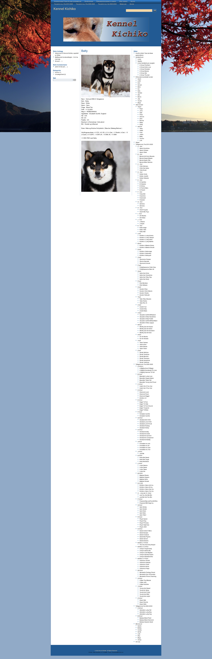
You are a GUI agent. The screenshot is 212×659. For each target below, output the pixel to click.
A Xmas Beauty (144, 71)
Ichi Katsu (142, 218)
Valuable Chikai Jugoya (147, 323)
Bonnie (142, 120)
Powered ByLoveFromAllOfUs (148, 501)
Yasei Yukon (143, 348)
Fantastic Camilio (145, 416)
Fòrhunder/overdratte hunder (106, 1)
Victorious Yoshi (144, 564)
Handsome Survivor (145, 436)
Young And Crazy (145, 592)
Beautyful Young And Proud (148, 382)
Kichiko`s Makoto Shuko (147, 245)
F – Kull (140, 192)
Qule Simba (143, 507)
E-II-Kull (140, 400)
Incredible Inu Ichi (145, 443)
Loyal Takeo (143, 469)
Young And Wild (144, 594)
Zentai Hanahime (145, 360)
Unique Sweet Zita (145, 550)
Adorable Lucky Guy (146, 614)
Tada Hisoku (143, 301)
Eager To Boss (144, 410)
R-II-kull (140, 517)
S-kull (139, 287)
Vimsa (139, 640)
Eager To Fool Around (146, 406)
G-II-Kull (140, 418)
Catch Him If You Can (146, 386)
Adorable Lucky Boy (146, 612)
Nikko (141, 122)
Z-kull (139, 350)
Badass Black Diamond (147, 620)
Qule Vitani (143, 515)
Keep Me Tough (144, 459)
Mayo (139, 638)
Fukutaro (142, 200)
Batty (141, 136)
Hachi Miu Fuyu (144, 212)
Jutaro (141, 134)
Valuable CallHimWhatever (148, 315)
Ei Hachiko (143, 182)
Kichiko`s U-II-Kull (143, 546)
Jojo (139, 99)
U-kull (139, 305)
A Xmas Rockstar (145, 69)
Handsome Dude (145, 434)
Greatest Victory (144, 428)
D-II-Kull (140, 390)
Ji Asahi (142, 223)
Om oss (132, 4)
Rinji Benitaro (144, 283)
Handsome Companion (147, 437)
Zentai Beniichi (144, 356)
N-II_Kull (140, 483)
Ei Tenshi (142, 190)
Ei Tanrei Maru (144, 188)
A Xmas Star (143, 73)
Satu (139, 91)
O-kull (139, 257)
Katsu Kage (143, 227)
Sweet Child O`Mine (146, 531)
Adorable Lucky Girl (145, 610)
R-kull (139, 281)
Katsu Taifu (143, 229)
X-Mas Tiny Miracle (145, 580)
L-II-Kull (140, 463)
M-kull (139, 243)
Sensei (140, 85)
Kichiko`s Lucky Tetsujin (147, 237)
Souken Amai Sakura (146, 291)
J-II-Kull (140, 451)
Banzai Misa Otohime (146, 162)
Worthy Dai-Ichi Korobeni (147, 330)
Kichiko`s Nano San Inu (147, 489)
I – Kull (140, 214)
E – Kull (140, 180)
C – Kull (140, 164)
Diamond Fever (144, 394)
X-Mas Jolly (143, 582)
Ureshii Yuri (143, 307)
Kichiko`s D (143, 398)
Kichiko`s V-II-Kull (143, 558)
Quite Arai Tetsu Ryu (146, 277)
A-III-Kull (140, 608)
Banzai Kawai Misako (146, 158)
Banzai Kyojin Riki (145, 160)
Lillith (139, 81)
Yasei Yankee (144, 342)
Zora (141, 118)
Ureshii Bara (143, 311)
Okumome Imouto (145, 263)
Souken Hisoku (144, 293)
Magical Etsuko (144, 475)
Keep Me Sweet (144, 457)
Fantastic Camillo (145, 414)
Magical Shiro (144, 479)
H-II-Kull (140, 430)
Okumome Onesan (145, 259)
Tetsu (141, 128)
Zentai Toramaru (144, 358)
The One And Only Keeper (147, 544)
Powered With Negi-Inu (146, 503)
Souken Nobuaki (145, 295)
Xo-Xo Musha (144, 336)
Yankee (140, 93)
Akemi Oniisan (144, 150)
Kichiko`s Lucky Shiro (146, 239)
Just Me (142, 453)
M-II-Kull (140, 473)
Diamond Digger (145, 396)
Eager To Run (144, 402)
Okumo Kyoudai (144, 261)
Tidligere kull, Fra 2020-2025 (85, 4)
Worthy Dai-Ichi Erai (145, 332)
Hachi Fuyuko (144, 210)
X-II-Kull (140, 578)
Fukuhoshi (143, 198)
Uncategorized (59, 74)
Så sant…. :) (58, 61)
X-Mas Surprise (144, 584)
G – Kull (140, 202)
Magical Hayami (144, 477)
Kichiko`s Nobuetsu (145, 253)
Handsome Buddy (145, 439)
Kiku (139, 636)
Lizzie (139, 59)
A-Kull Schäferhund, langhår (146, 63)
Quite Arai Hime (144, 273)
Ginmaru (142, 206)
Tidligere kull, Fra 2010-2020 (63, 4)
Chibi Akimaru (144, 166)
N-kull (139, 249)
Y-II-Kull (140, 586)
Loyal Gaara (143, 467)
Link (141, 140)
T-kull (139, 297)
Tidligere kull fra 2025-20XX (107, 4)
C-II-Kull (140, 384)
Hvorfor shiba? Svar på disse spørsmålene (67, 1)
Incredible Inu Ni (144, 445)
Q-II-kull (140, 505)
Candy (140, 630)
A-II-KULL (140, 366)
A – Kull (140, 146)
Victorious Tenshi (145, 560)
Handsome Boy (144, 432)
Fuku (141, 132)
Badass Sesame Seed (146, 622)
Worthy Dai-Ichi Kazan (146, 327)
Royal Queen (144, 519)
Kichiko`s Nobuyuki (145, 255)
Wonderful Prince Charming (148, 576)
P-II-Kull (140, 499)
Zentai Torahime (144, 354)
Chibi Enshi (143, 170)
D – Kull (140, 172)
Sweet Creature (144, 535)
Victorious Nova (144, 566)
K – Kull (140, 225)
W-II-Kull (140, 570)
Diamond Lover (144, 392)
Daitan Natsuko (144, 178)
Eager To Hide (144, 404)
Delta (141, 124)
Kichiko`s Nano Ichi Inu (146, 485)
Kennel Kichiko (65, 9)
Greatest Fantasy (145, 426)
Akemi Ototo (143, 152)
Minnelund (123, 4)
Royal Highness (144, 525)
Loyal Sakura (144, 465)
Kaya (141, 109)
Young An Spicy (144, 590)
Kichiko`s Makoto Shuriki (147, 247)
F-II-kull (140, 412)
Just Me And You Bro (146, 497)
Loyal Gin (142, 471)
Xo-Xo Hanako (144, 338)
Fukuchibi (142, 194)
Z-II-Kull (140, 598)
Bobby (139, 628)
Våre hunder (123, 1)
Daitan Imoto (143, 174)
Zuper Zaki (143, 600)
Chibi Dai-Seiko (144, 168)
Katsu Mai (143, 231)
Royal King (143, 521)
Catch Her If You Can (146, 388)
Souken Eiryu (144, 289)
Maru (139, 87)
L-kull (139, 233)
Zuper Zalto (143, 604)
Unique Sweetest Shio (146, 556)
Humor (57, 72)
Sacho (139, 626)
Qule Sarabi (143, 509)
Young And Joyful (145, 596)
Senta (139, 632)
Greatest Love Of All (145, 422)
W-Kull (140, 325)
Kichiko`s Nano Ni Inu (146, 487)
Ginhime (142, 204)
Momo (139, 97)
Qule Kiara (143, 511)
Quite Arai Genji (144, 279)
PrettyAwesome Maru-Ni (147, 269)
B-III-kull (140, 616)
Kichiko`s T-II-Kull (143, 543)
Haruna (142, 116)
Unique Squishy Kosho (146, 554)
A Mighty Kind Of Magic (146, 368)
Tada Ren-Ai (143, 303)
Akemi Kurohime (145, 148)
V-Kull (139, 313)
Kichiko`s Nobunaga (146, 251)
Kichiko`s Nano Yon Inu (147, 491)
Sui (139, 89)
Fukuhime (143, 196)
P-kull (139, 265)
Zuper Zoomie (144, 602)
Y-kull (139, 340)
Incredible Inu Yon (145, 449)
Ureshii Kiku (143, 309)
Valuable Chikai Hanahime (148, 317)
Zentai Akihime (144, 352)
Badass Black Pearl (145, 618)
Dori (139, 83)
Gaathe (140, 61)
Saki (141, 113)
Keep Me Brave (144, 461)
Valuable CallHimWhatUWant (148, 321)
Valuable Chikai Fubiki (146, 319)
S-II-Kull (140, 529)
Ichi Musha (143, 216)
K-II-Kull (140, 455)
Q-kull (139, 271)
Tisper (139, 107)
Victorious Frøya (144, 568)
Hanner (140, 126)
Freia (141, 114)
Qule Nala (143, 513)
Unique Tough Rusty (146, 548)
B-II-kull (140, 374)
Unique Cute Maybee (146, 552)
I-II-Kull (140, 441)
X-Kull (139, 334)
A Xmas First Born (145, 65)
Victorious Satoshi (145, 562)
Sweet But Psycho (145, 537)
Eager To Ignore (144, 408)
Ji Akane (142, 221)
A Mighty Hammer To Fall (147, 372)
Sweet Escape (144, 533)
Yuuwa (140, 101)
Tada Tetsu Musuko (145, 299)
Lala (139, 634)
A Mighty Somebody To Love (148, 370)
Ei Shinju (142, 186)
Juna (141, 111)
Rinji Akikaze (143, 285)
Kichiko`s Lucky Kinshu (146, 235)
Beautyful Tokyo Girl (145, 380)
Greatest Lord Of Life (146, 424)
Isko (139, 95)
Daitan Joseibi (144, 176)
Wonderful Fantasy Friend (147, 572)
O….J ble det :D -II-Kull (144, 493)
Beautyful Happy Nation (147, 378)
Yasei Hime (143, 344)
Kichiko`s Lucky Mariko (146, 241)
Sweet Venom (144, 539)
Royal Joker (143, 527)
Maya (139, 103)
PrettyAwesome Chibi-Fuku (148, 267)
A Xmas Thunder (145, 75)
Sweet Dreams (144, 541)
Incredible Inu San (145, 447)
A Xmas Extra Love (145, 67)
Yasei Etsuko (143, 346)
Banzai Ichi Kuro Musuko (147, 156)
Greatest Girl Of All (145, 420)
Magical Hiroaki (144, 481)
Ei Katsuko (143, 184)
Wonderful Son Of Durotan (147, 574)
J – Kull (140, 220)
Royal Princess (144, 523)
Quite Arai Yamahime (146, 275)
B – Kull (140, 154)
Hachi (139, 79)
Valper (133, 1)
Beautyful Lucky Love (146, 376)
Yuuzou (142, 138)
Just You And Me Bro (146, 495)
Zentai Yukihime (144, 362)
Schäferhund (89, 1)
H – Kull (140, 208)
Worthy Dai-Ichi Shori (146, 329)
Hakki (141, 130)
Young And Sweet (145, 588)
